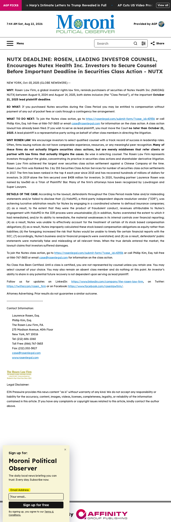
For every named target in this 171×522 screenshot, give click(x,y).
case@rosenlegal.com (85, 123)
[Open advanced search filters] (143, 43)
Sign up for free (36, 505)
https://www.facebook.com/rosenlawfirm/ (95, 286)
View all (163, 5)
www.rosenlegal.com (25, 357)
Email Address (19, 490)
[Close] (65, 449)
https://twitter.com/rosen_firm (26, 286)
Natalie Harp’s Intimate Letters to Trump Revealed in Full (61, 5)
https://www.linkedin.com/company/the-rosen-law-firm (107, 281)
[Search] (135, 43)
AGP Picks (10, 5)
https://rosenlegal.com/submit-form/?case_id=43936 (120, 118)
